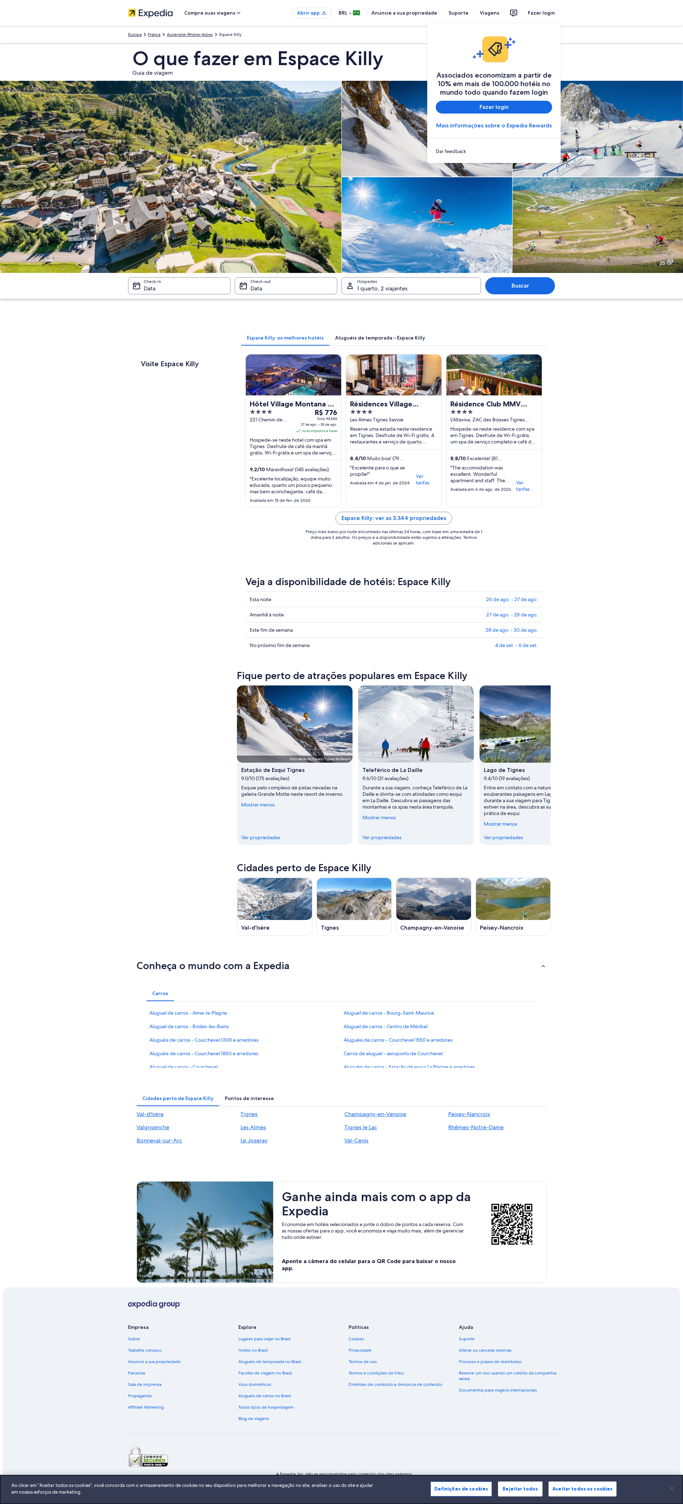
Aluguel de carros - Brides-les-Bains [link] (189, 1026)
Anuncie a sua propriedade (404, 13)
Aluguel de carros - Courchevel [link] (183, 1067)
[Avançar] (550, 765)
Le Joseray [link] (254, 1140)
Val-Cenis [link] (356, 1140)
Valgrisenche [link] (153, 1127)
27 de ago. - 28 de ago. (512, 614)
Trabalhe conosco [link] (145, 1350)
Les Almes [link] (253, 1127)
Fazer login (541, 13)
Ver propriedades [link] (260, 837)
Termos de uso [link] (363, 1361)
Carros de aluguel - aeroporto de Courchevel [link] (393, 1053)
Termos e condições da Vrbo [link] (376, 1373)
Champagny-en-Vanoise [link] (375, 1114)
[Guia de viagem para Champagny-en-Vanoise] (433, 907)
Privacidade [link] (360, 1350)
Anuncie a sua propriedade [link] (154, 1361)
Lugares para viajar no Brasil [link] (264, 1339)
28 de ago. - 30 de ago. (512, 630)
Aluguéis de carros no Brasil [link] (264, 1396)
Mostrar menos (258, 804)
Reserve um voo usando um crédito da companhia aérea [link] (507, 1376)
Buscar (520, 285)
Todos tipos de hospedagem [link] (266, 1407)
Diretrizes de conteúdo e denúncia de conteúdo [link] (395, 1384)
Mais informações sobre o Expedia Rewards (494, 125)
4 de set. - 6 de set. (516, 645)
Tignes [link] (249, 1114)
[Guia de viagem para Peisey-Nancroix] (513, 907)
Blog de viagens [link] (253, 1418)
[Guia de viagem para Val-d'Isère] (274, 907)
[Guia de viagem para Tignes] (354, 907)
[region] (341, 1489)
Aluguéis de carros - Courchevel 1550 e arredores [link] (398, 1040)
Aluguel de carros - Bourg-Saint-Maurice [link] (389, 1013)
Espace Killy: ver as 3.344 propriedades (394, 518)
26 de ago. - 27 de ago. (512, 599)
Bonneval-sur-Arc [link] (159, 1140)
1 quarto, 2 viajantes (382, 288)
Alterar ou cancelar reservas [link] (485, 1350)
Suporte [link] (467, 1339)
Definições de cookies (461, 1489)
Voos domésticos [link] (254, 1384)
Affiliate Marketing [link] (146, 1407)
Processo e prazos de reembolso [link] (490, 1361)
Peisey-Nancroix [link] (469, 1114)
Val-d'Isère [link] (150, 1114)
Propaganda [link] (140, 1396)
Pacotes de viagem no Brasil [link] (265, 1373)
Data (149, 288)
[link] (494, 151)
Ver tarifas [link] (422, 479)
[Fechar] (671, 1488)
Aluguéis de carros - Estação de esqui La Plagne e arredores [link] (409, 1067)
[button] (341, 966)
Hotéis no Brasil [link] (253, 1350)
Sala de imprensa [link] (145, 1384)
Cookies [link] (356, 1339)
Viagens (489, 13)
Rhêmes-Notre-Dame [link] (476, 1127)
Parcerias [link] (136, 1373)
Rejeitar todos (520, 1489)
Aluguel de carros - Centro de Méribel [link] (386, 1026)
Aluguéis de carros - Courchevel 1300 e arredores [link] (204, 1040)
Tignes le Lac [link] (360, 1127)
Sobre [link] (134, 1339)
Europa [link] (135, 34)
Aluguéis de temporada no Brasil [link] (269, 1361)
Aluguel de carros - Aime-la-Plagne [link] (188, 1013)
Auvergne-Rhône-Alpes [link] (190, 34)
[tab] (285, 338)
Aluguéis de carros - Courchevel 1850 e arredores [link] (203, 1053)
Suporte (458, 13)
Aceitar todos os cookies (582, 1489)
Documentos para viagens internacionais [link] (498, 1390)
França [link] (154, 34)
